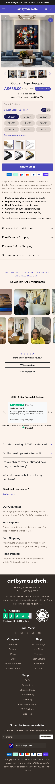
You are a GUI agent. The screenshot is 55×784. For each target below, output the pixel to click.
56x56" (43, 123)
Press (13, 654)
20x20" (11, 116)
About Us (13, 644)
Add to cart (27, 167)
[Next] (50, 74)
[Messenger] (39, 633)
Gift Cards (39, 668)
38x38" (11, 123)
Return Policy (27, 694)
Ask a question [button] (27, 371)
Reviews (13, 649)
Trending (38, 654)
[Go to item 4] (42, 74)
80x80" (43, 129)
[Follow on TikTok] (33, 633)
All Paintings (38, 644)
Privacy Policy (13, 668)
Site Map (27, 713)
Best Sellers (38, 658)
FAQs (27, 680)
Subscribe (46, 736)
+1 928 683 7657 (29, 591)
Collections (38, 663)
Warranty (27, 699)
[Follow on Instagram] (21, 633)
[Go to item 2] (22, 74)
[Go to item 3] (32, 74)
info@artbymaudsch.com (29, 587)
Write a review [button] (27, 365)
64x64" (11, 129)
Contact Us (27, 685)
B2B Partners (27, 709)
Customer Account (27, 704)
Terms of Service (13, 663)
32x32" (43, 116)
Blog (13, 658)
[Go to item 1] (12, 74)
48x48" (27, 123)
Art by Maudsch (31, 759)
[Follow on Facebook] (15, 633)
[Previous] (4, 74)
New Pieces (38, 649)
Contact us (8, 494)
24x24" (27, 116)
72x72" (27, 129)
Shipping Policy (27, 689)
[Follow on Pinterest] (27, 633)
